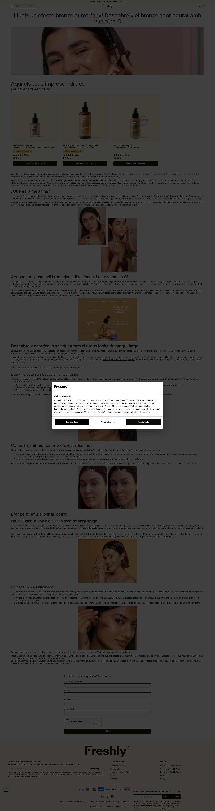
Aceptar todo (143, 422)
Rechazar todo (71, 422)
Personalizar (106, 422)
